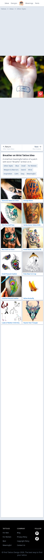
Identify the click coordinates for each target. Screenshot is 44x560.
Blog (18, 533)
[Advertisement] (22, 33)
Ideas (7, 3)
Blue (17, 166)
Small (23, 166)
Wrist (30, 170)
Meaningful (31, 174)
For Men (6, 533)
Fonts (37, 3)
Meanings (29, 3)
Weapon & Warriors (11, 170)
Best (4, 541)
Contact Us (21, 545)
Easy (22, 174)
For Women (32, 166)
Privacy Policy (22, 537)
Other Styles (21, 9)
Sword (23, 170)
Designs (14, 3)
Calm (16, 174)
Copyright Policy (23, 541)
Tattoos (3, 9)
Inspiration (8, 174)
